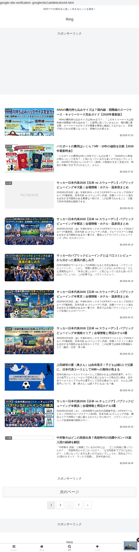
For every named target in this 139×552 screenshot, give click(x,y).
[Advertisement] (69, 65)
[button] (129, 471)
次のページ (69, 492)
